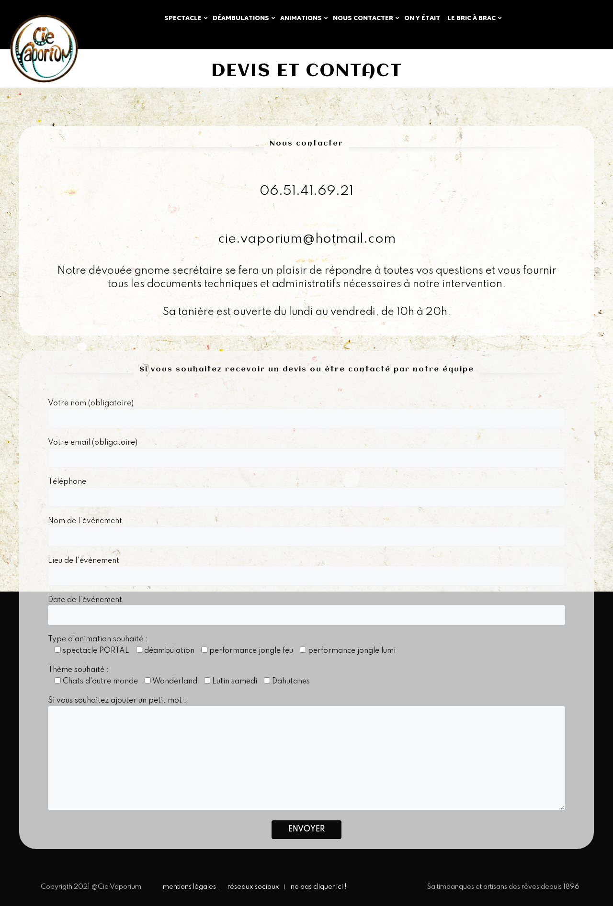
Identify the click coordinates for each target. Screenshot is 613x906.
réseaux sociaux (253, 887)
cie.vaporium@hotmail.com (307, 239)
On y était (422, 18)
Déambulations (241, 18)
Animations (301, 18)
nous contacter (363, 18)
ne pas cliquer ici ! (319, 887)
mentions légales (189, 887)
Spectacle (183, 18)
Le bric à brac (471, 18)
